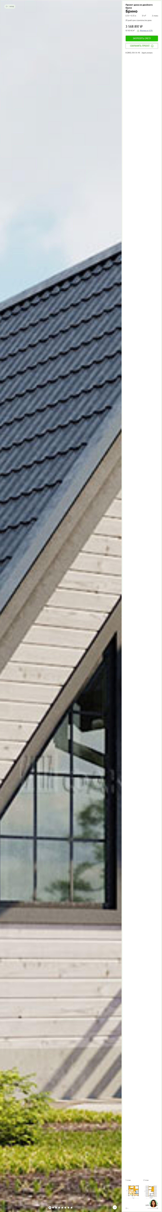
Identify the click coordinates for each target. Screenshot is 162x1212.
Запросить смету (142, 38)
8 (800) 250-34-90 (133, 53)
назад (11, 6)
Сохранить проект (140, 46)
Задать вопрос (147, 53)
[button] (13, 1208)
